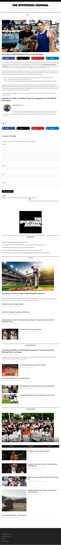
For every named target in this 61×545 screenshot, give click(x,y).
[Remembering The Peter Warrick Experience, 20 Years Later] (10, 398)
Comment (4, 144)
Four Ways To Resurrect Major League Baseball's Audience (23, 293)
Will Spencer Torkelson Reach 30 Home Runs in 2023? (15, 242)
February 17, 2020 (32, 388)
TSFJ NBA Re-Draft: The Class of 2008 (12, 304)
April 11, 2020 (32, 367)
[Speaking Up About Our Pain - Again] (30, 427)
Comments (30, 446)
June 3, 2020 (18, 440)
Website (4, 182)
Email (3, 174)
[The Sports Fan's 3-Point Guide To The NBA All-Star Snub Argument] (14, 464)
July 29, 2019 (31, 397)
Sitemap (4, 538)
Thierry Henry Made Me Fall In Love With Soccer (16, 378)
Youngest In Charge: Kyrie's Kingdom (38, 451)
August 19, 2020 (18, 323)
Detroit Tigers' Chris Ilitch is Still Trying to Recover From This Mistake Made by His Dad (23, 244)
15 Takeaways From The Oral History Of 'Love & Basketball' (37, 386)
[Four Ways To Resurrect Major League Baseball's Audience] (30, 276)
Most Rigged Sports (6, 536)
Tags (49, 446)
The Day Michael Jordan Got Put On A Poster (33, 365)
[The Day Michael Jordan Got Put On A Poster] (10, 370)
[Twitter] (3, 123)
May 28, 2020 (17, 354)
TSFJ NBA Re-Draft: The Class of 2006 (30, 329)
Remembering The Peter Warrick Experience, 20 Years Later (37, 395)
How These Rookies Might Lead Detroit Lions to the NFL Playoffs (18, 247)
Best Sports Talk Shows (7, 534)
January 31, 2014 (43, 468)
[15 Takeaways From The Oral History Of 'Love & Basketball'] (10, 389)
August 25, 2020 (18, 306)
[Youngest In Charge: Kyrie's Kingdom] (14, 451)
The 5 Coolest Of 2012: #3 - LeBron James (14, 515)
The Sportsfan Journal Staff (8, 295)
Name (3, 165)
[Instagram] (5, 123)
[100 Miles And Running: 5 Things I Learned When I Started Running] (14, 490)
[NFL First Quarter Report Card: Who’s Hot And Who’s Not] (14, 477)
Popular (11, 446)
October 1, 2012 (43, 481)
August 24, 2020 (18, 314)
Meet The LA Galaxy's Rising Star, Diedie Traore (16, 312)
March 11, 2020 (14, 380)
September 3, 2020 (18, 295)
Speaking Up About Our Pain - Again (13, 439)
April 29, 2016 (39, 494)
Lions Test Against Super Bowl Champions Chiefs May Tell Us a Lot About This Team (22, 250)
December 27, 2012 (14, 517)
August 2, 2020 (35, 331)
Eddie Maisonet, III (23, 367)
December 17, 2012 (43, 453)
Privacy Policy (5, 541)
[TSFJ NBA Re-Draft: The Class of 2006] (10, 334)
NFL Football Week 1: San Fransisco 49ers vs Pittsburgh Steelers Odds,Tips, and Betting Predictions (26, 252)
